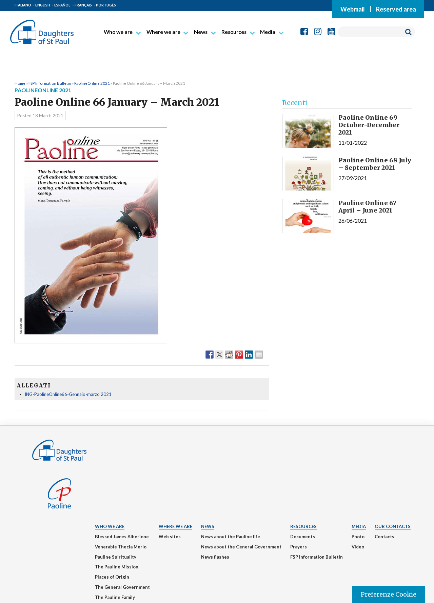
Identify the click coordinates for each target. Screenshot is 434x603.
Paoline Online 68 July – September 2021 (374, 164)
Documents (302, 536)
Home (20, 83)
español (62, 5)
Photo (358, 536)
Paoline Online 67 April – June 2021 (367, 206)
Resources (233, 32)
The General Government (122, 587)
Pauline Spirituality (115, 557)
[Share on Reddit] (229, 354)
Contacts (384, 536)
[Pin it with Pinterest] (239, 354)
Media (267, 32)
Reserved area (396, 9)
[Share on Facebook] (209, 354)
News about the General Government (241, 546)
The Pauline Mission (116, 566)
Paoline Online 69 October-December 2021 (368, 125)
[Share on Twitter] (219, 354)
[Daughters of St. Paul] (42, 29)
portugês (106, 5)
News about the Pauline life (230, 536)
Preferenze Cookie (388, 594)
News (201, 32)
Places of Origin (112, 577)
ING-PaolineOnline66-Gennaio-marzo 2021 (68, 394)
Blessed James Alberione (122, 536)
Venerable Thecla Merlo (120, 546)
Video (358, 546)
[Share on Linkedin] (249, 354)
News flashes (215, 557)
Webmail (352, 9)
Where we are (163, 32)
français (83, 5)
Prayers (298, 546)
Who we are (118, 32)
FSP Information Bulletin (49, 83)
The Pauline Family (115, 597)
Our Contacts (393, 526)
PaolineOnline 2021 (92, 83)
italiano (23, 5)
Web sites (170, 536)
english (42, 5)
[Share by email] (259, 354)
